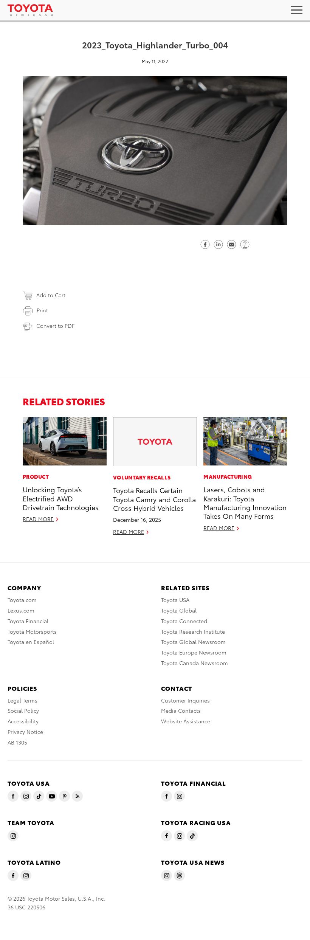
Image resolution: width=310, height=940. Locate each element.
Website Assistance (185, 721)
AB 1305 (17, 742)
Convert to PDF (55, 325)
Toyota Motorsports (32, 631)
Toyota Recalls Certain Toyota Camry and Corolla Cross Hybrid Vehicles (154, 498)
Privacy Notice (25, 731)
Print (42, 310)
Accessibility (23, 721)
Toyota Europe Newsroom (193, 652)
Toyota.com (22, 599)
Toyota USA (175, 599)
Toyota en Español (31, 641)
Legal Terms (22, 700)
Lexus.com (21, 610)
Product (36, 476)
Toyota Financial (28, 621)
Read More (38, 519)
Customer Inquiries (185, 700)
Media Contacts (181, 710)
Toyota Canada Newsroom (194, 663)
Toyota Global (179, 610)
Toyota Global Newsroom (193, 641)
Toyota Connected (184, 621)
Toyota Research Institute (193, 631)
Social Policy (23, 710)
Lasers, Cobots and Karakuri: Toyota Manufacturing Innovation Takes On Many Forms (245, 502)
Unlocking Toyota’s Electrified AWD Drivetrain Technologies (61, 498)
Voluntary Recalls (141, 477)
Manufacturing (227, 476)
